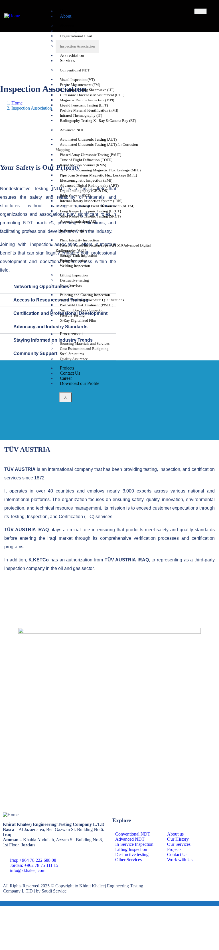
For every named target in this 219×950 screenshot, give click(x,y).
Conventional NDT (75, 70)
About (65, 16)
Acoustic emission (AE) (78, 221)
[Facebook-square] (156, 886)
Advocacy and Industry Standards (50, 326)
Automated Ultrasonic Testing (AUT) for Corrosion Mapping (97, 147)
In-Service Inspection (76, 231)
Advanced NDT (72, 130)
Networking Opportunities (41, 286)
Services (67, 60)
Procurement (71, 333)
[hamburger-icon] (200, 11)
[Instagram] (171, 886)
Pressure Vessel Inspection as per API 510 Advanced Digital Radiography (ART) (103, 248)
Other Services (71, 285)
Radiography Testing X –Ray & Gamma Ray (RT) (98, 120)
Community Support (35, 353)
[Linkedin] (187, 886)
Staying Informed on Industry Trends (53, 340)
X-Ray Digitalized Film (78, 320)
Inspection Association (77, 46)
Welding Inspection (75, 266)
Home (17, 102)
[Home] (12, 15)
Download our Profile (79, 383)
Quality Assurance (74, 359)
